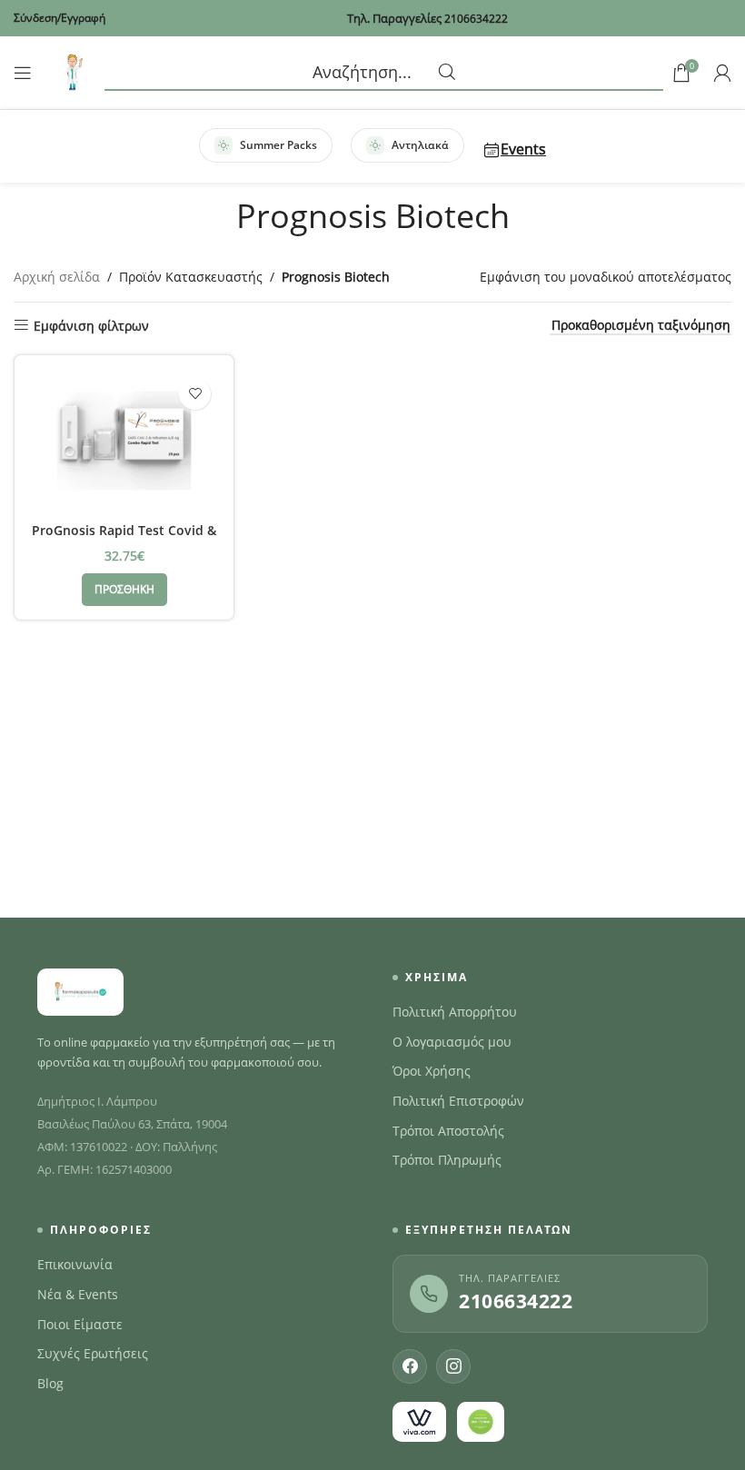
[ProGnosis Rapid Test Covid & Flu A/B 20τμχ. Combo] (124, 440)
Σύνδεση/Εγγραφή (59, 17)
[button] (124, 589)
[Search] (383, 73)
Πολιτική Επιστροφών (458, 1101)
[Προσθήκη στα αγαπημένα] (195, 394)
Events (523, 149)
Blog (50, 1384)
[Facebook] (409, 1366)
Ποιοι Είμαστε (80, 1324)
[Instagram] (453, 1366)
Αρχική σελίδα (57, 276)
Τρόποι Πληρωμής (447, 1160)
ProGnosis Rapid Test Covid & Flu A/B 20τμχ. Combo (124, 539)
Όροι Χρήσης (431, 1071)
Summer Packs (278, 145)
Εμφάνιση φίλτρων (91, 325)
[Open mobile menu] (23, 73)
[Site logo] (72, 71)
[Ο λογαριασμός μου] (722, 73)
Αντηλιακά (420, 145)
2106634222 (515, 1301)
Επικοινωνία (75, 1264)
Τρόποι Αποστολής (448, 1131)
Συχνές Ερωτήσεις (92, 1354)
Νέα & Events (77, 1294)
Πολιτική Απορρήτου (454, 1012)
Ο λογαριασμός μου (452, 1042)
